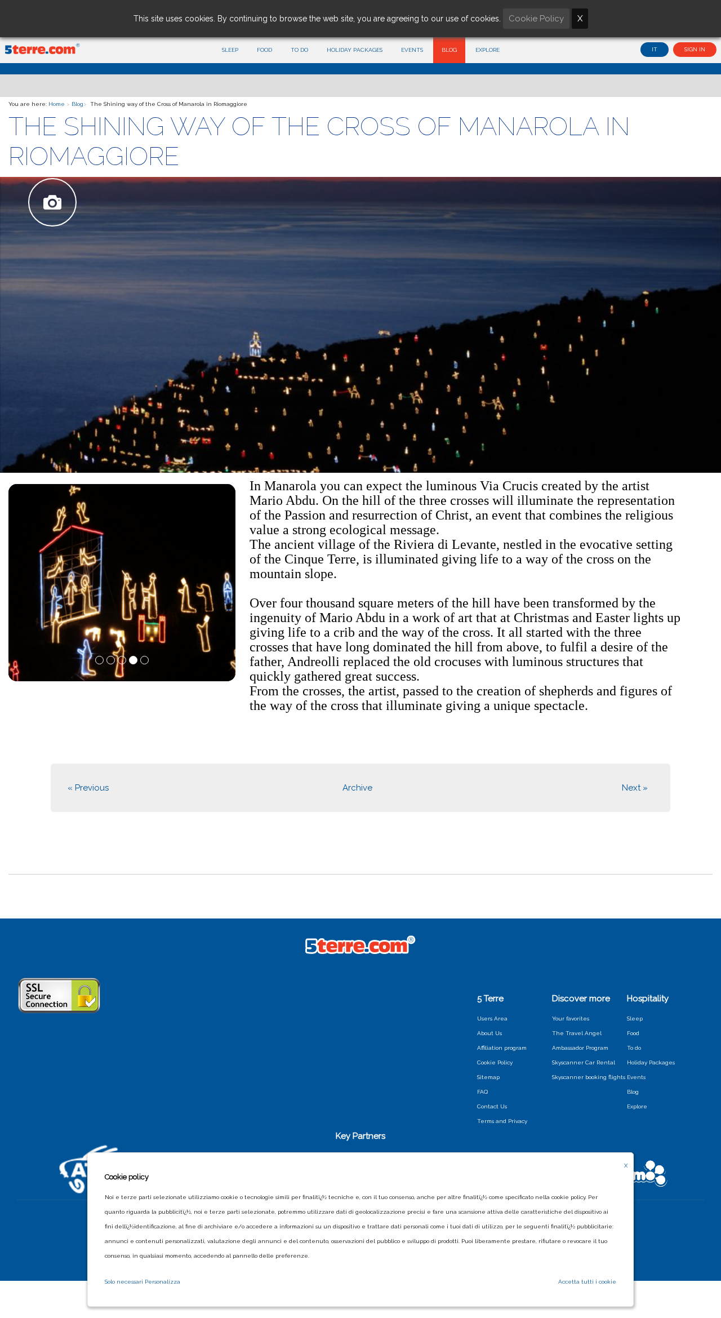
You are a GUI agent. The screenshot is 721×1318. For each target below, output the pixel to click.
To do (299, 50)
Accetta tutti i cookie (587, 1282)
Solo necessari (124, 1282)
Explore (487, 50)
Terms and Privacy (502, 1121)
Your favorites (570, 1018)
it (654, 49)
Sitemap (488, 1077)
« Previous (88, 788)
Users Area (492, 1018)
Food (264, 50)
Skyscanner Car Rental (583, 1062)
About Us (489, 1033)
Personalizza (162, 1282)
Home (56, 104)
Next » (635, 788)
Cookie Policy (495, 1062)
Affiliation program (502, 1048)
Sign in (694, 49)
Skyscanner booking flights (588, 1077)
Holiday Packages (354, 50)
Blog (449, 50)
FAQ (482, 1092)
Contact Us (492, 1106)
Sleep (230, 50)
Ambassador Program (580, 1048)
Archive (357, 788)
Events (412, 50)
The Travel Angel (577, 1033)
